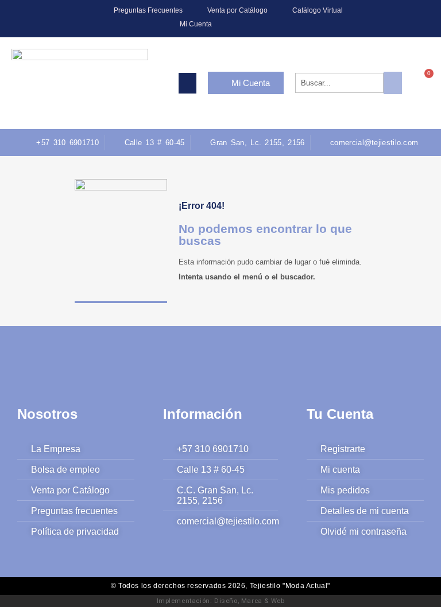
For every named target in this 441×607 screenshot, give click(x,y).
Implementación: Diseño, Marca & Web (221, 601)
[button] (187, 83)
